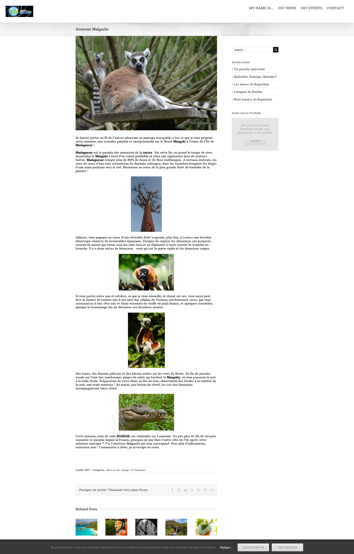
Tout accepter (253, 547)
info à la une (113, 470)
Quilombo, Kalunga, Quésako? (255, 76)
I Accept (255, 141)
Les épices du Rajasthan (251, 84)
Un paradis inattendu (249, 69)
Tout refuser (287, 547)
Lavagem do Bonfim (248, 92)
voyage (125, 470)
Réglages (225, 547)
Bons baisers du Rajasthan (253, 99)
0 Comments (138, 470)
